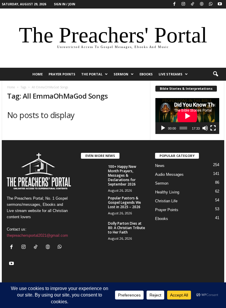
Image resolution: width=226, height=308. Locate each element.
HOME (37, 74)
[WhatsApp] (210, 4)
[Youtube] (219, 4)
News (159, 165)
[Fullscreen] (213, 128)
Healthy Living (167, 192)
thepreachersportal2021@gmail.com (37, 235)
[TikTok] (192, 4)
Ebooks (146, 74)
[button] (215, 74)
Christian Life (166, 201)
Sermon (121, 74)
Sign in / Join (64, 4)
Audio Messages (169, 174)
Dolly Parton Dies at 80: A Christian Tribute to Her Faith (126, 228)
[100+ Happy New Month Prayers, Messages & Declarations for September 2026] (92, 173)
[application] (187, 116)
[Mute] (205, 128)
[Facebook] (174, 4)
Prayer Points (62, 74)
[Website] (201, 4)
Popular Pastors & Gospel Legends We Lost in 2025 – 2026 (124, 202)
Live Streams (170, 74)
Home (11, 87)
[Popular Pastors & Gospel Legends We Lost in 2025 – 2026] (92, 204)
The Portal (91, 74)
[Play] (163, 128)
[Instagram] (183, 4)
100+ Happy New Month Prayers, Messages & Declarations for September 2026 (122, 175)
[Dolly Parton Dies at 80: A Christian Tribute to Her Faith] (92, 230)
